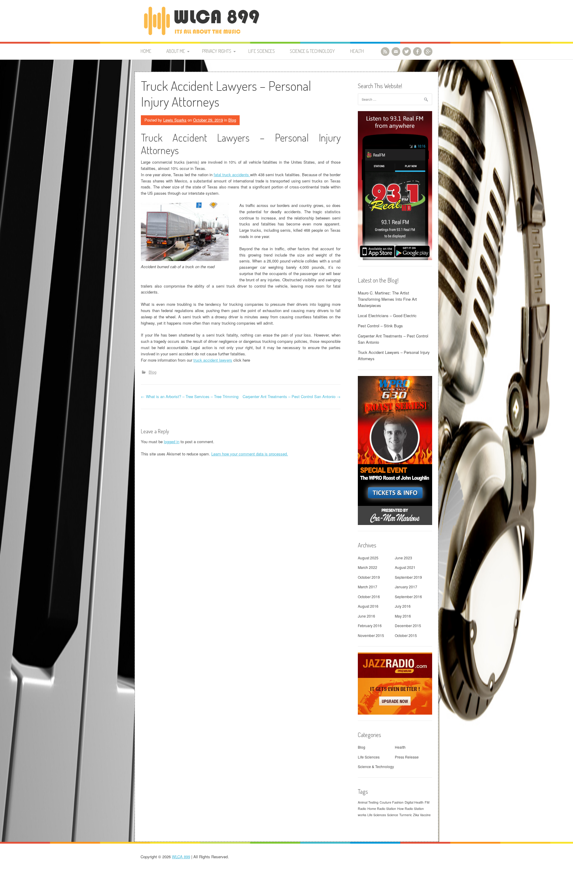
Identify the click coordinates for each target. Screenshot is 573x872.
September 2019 (408, 577)
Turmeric (405, 815)
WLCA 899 (181, 856)
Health (357, 51)
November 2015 (371, 635)
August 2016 (368, 606)
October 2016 (369, 596)
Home (146, 51)
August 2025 (368, 557)
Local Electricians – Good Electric (387, 315)
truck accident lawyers (212, 360)
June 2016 (366, 615)
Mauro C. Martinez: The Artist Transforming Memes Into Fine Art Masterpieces (387, 299)
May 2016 (403, 615)
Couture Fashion (391, 802)
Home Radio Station (381, 808)
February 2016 (370, 625)
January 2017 (406, 586)
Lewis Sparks (175, 120)
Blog (232, 120)
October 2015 (406, 635)
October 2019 (369, 577)
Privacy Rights (216, 51)
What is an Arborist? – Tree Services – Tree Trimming (189, 396)
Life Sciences (261, 51)
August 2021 (405, 567)
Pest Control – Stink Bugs (380, 325)
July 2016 (403, 606)
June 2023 (403, 557)
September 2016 (408, 596)
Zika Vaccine (422, 815)
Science (392, 815)
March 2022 (367, 567)
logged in (171, 441)
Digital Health (414, 802)
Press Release (407, 756)
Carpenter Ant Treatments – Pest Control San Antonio (292, 396)
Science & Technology (312, 51)
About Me (175, 51)
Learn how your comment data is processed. (249, 454)
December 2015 (408, 625)
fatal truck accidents (232, 174)
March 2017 (367, 586)
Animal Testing (368, 802)
